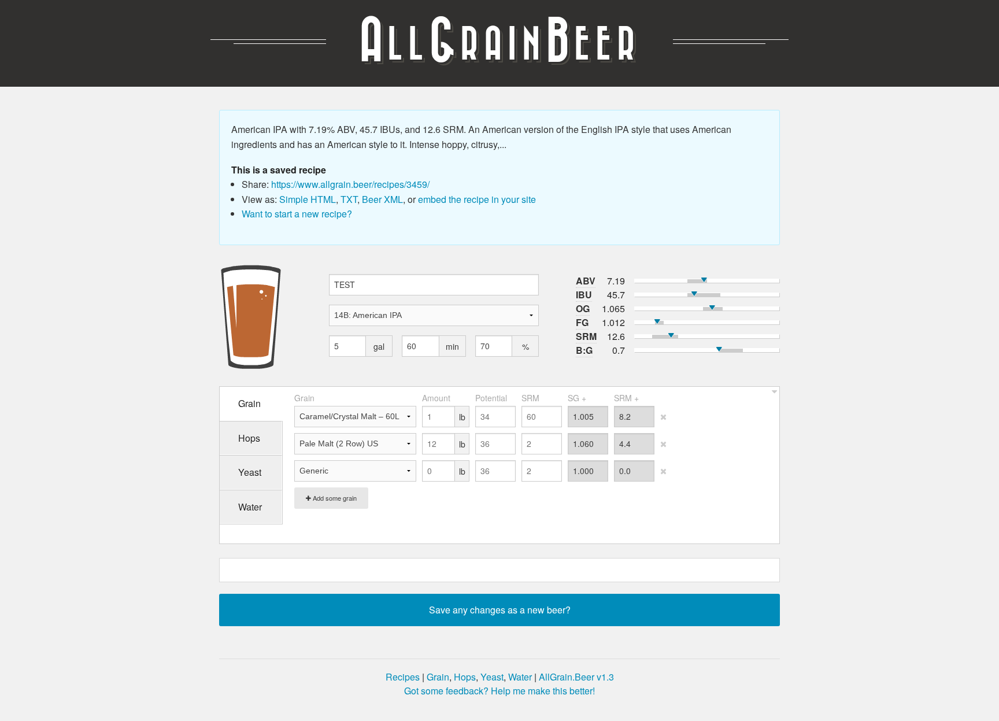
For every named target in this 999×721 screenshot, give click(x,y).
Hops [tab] (249, 438)
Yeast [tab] (249, 472)
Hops (465, 676)
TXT (349, 199)
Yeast (492, 676)
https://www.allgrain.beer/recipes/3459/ (350, 184)
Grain (438, 676)
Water (520, 676)
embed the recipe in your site (477, 199)
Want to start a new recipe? (297, 213)
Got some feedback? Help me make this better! (499, 690)
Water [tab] (250, 506)
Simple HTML (307, 199)
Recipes (403, 676)
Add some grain (334, 497)
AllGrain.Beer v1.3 (576, 676)
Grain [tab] (249, 403)
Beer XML (382, 199)
